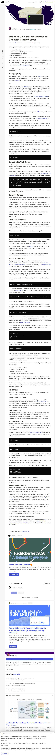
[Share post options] (2, 72)
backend (11, 42)
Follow (30, 659)
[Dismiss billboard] (53, 734)
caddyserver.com (41, 401)
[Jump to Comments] (3, 57)
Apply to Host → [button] (14, 574)
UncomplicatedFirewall (35, 432)
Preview (21, 593)
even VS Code (19, 290)
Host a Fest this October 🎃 (21, 565)
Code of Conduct (26, 597)
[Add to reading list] (3, 62)
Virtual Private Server (23, 65)
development (27, 42)
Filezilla (31, 246)
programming (36, 42)
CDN (38, 112)
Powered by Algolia (31, 1)
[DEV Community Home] (2, 2)
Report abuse (35, 597)
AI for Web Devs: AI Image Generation (16, 689)
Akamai (26, 86)
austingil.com (32, 29)
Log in (40, 2)
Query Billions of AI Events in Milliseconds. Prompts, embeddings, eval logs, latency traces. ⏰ (27, 630)
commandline (19, 42)
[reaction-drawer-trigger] (2, 52)
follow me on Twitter (22, 523)
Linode (39, 76)
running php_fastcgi (19, 264)
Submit (14, 593)
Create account (49, 2)
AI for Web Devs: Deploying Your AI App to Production (20, 678)
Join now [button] (4, 753)
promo (17, 80)
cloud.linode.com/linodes (41, 96)
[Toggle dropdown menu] (50, 536)
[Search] (6, 2)
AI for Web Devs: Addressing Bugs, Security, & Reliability (20, 684)
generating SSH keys (42, 118)
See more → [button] (13, 646)
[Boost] (3, 67)
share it (46, 519)
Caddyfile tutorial (25, 322)
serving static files (46, 264)
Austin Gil (14, 28)
